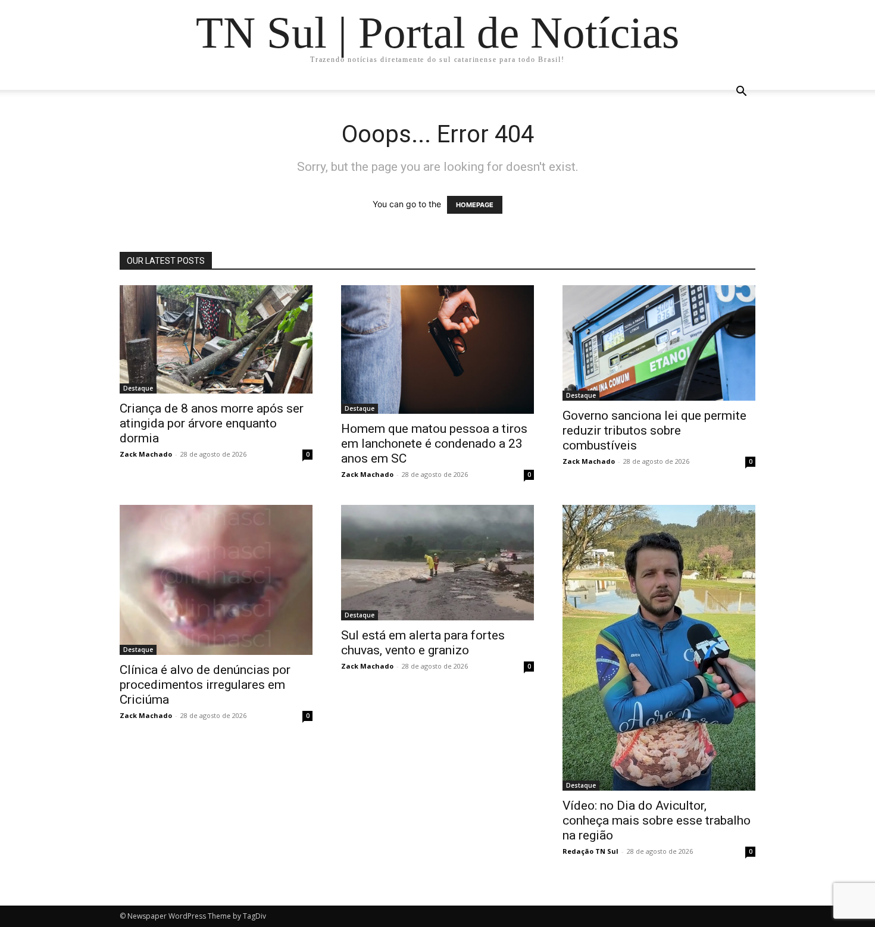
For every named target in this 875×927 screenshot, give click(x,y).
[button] (741, 92)
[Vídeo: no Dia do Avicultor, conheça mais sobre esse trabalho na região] (658, 648)
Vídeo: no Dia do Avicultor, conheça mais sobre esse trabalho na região (656, 820)
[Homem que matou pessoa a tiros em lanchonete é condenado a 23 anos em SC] (437, 349)
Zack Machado (146, 454)
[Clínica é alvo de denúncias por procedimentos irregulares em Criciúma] (216, 580)
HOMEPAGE (474, 205)
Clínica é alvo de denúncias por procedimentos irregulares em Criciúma (205, 685)
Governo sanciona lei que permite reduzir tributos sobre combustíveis (654, 430)
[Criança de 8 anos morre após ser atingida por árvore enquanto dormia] (216, 339)
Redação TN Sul (590, 851)
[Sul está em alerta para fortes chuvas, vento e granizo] (437, 562)
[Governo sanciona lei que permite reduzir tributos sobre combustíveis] (658, 343)
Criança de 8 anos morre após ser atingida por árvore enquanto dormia (212, 423)
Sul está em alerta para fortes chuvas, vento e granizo (423, 642)
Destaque (138, 388)
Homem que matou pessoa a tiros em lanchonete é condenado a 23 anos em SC (434, 444)
